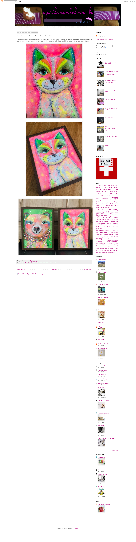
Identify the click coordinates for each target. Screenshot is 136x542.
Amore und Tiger (113, 185)
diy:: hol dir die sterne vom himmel (111, 62)
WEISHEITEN (57, 27)
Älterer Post (87, 269)
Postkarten (105, 198)
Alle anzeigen (115, 450)
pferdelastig (99, 237)
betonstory (113, 210)
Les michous (102, 259)
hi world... (108, 145)
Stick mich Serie (100, 204)
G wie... (100, 310)
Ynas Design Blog (103, 413)
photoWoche (107, 237)
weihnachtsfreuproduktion (110, 247)
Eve (99, 35)
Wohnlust (101, 425)
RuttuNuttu (101, 487)
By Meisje (101, 387)
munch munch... (109, 117)
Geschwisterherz (103, 348)
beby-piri (100, 327)
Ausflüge (99, 187)
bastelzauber (100, 210)
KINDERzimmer (100, 194)
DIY (105, 187)
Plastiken (98, 198)
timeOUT (115, 243)
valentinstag (108, 245)
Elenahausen (113, 187)
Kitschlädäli (104, 195)
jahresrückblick (100, 225)
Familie (98, 189)
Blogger (76, 528)
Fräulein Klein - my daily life (106, 438)
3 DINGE (104, 185)
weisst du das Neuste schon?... (105, 248)
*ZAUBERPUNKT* (103, 297)
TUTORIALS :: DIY (43, 27)
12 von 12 (99, 185)
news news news (102, 235)
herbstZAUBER (100, 223)
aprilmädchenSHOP (102, 207)
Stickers (107, 203)
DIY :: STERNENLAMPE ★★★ (110, 128)
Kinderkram (113, 193)
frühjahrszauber (101, 216)
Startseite (54, 269)
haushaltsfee (114, 221)
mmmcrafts (101, 457)
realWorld (114, 237)
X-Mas (98, 206)
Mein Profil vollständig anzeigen (105, 39)
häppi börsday (112, 223)
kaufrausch (114, 225)
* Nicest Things (102, 379)
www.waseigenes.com (105, 366)
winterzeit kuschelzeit (110, 250)
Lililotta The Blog (103, 400)
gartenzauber (114, 216)
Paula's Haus (102, 272)
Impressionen (34, 263)
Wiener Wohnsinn (103, 383)
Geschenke (107, 189)
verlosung (115, 245)
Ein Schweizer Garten (104, 344)
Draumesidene (102, 474)
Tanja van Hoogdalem (104, 470)
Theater (112, 204)
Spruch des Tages (112, 202)
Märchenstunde (113, 195)
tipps (97, 245)
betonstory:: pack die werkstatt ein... (111, 81)
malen (40, 263)
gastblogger (98, 217)
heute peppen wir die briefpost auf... (111, 109)
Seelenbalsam (52, 263)
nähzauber (113, 234)
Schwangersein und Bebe (107, 200)
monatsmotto (114, 232)
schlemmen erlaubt (112, 238)
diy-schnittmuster (108, 212)
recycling (99, 239)
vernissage (98, 246)
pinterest (69, 27)
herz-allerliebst (102, 370)
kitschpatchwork (100, 227)
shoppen (99, 241)
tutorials (102, 245)
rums (104, 238)
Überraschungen (101, 252)
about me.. (29, 27)
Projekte (114, 198)
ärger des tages (110, 252)
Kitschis (98, 195)
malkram (45, 263)
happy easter (106, 219)
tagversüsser (100, 243)
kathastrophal (102, 374)
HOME (19, 27)
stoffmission (112, 241)
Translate (109, 48)
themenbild (109, 243)
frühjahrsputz (114, 214)
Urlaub (116, 204)
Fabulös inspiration (104, 504)
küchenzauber (100, 230)
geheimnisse (107, 217)
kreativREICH (114, 228)
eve (108, 214)
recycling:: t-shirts (110, 99)
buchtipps (98, 212)
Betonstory (82, 27)
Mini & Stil (101, 339)
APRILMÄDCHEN (103, 284)
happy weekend (104, 221)
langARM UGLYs (109, 230)
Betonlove (101, 322)
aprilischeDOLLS (26, 263)
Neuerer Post (21, 269)
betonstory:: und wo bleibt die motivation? (111, 137)
